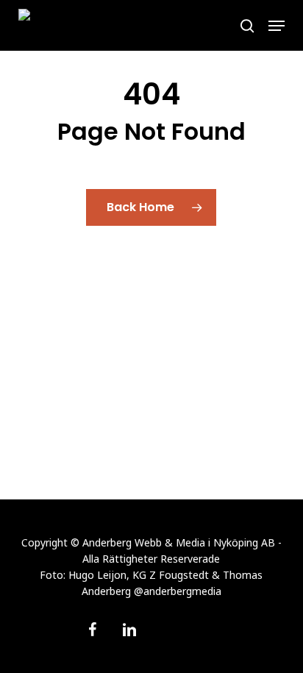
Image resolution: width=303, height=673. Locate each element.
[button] (276, 25)
